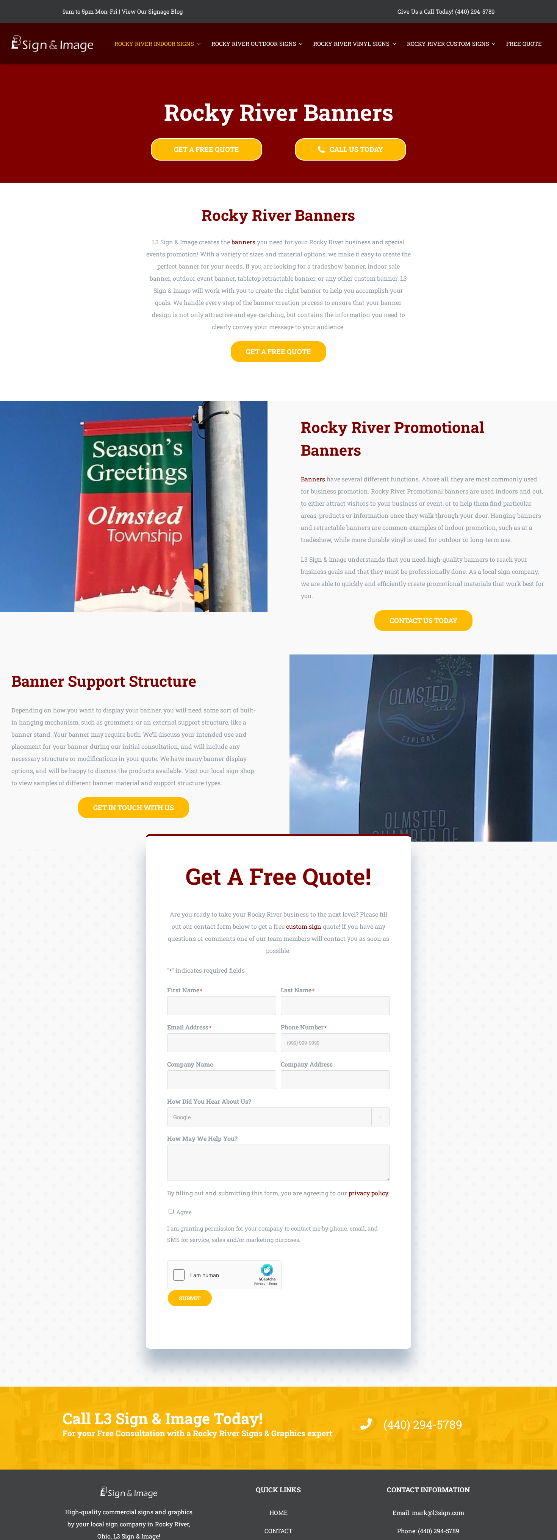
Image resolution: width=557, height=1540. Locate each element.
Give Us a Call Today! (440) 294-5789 (445, 11)
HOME (278, 1513)
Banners (313, 479)
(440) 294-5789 (438, 1531)
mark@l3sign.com (438, 1513)
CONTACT (278, 1531)
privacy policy (368, 1193)
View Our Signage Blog (152, 11)
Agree (184, 1212)
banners (243, 242)
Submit (190, 1298)
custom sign (303, 926)
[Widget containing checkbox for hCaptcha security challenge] (224, 1274)
